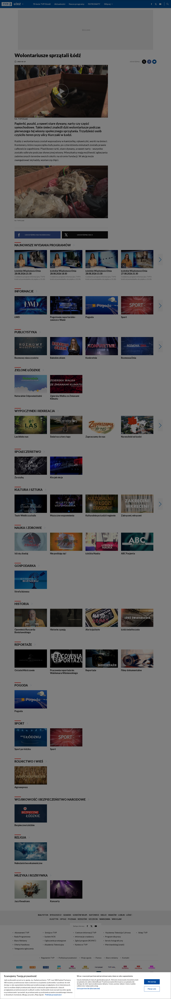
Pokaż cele (152, 989)
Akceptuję (152, 982)
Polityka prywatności (53, 995)
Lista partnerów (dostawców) (88, 988)
